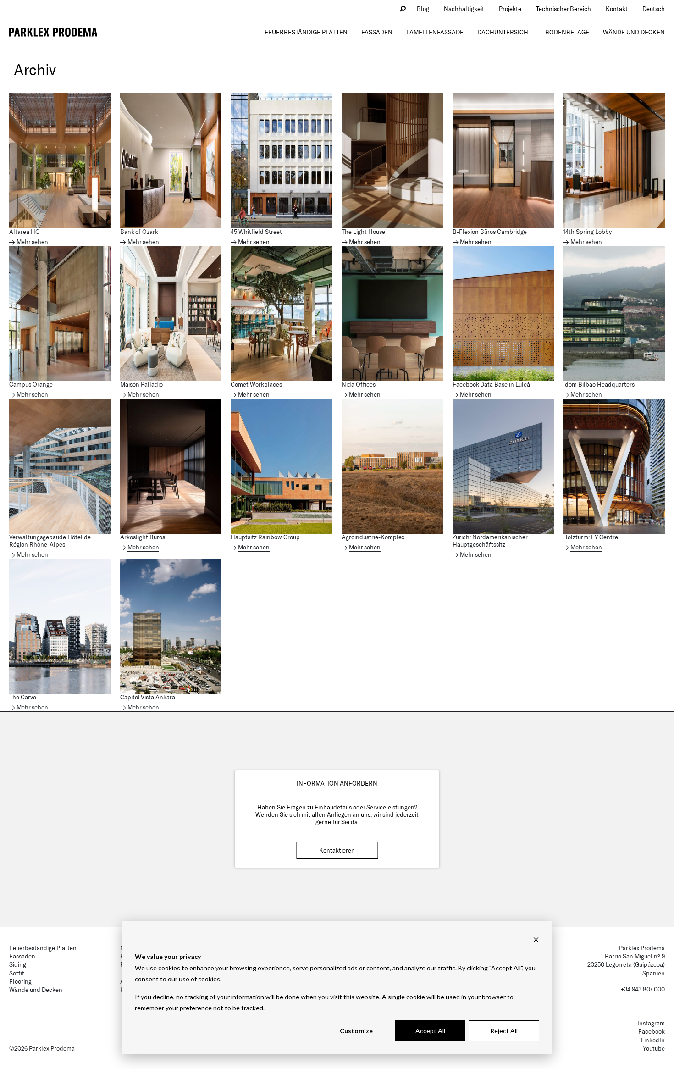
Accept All (430, 1031)
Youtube (654, 1048)
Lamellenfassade (435, 32)
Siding (17, 964)
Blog (423, 8)
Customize (356, 1031)
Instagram (651, 1023)
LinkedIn (653, 1040)
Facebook (651, 1031)
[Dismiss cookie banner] (536, 939)
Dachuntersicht (504, 32)
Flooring (20, 981)
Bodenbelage (567, 32)
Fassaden (376, 32)
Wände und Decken (634, 32)
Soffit (16, 973)
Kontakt (617, 8)
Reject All (504, 1031)
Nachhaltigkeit (464, 8)
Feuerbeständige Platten (306, 32)
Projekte (510, 8)
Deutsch (653, 8)
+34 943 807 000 (643, 989)
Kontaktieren (337, 850)
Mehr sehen (32, 241)
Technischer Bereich (563, 8)
